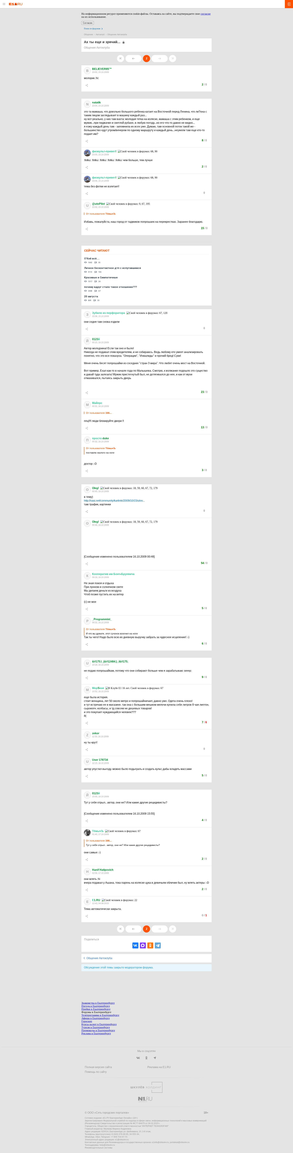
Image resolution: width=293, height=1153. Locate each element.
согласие (206, 13)
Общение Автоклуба (117, 34)
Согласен (87, 23)
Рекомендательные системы (98, 1148)
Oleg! (95, 488)
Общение (88, 34)
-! (104, 151)
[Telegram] (158, 945)
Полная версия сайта (98, 1067)
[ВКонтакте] (135, 945)
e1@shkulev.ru (122, 1139)
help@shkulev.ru (107, 1145)
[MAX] (143, 945)
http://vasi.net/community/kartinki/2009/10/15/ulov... (114, 500)
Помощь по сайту (96, 1071)
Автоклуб (100, 34)
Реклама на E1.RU (159, 1067)
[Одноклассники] (150, 945)
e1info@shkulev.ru (160, 1142)
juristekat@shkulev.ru (180, 1142)
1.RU (96, 900)
